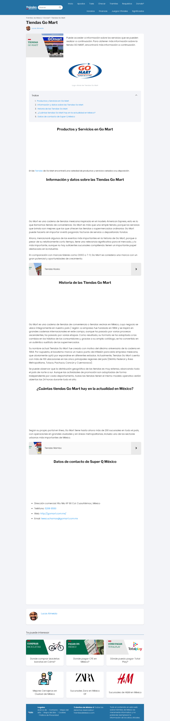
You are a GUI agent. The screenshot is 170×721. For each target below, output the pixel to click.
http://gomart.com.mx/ (53, 513)
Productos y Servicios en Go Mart (53, 100)
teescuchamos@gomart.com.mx (59, 518)
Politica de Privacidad (49, 715)
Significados (138, 11)
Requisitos (127, 3)
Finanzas (103, 11)
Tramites (114, 3)
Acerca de (42, 710)
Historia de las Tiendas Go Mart (53, 108)
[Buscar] (60, 7)
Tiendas (39, 170)
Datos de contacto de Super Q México (56, 116)
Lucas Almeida (38, 28)
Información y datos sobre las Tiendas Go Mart (60, 104)
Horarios (91, 11)
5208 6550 (50, 508)
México (129, 710)
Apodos (81, 3)
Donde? (140, 3)
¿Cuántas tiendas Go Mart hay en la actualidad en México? (66, 112)
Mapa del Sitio (50, 712)
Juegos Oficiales (120, 11)
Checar (101, 3)
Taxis (91, 3)
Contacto (53, 710)
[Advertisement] (85, 150)
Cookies (62, 712)
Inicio (70, 3)
